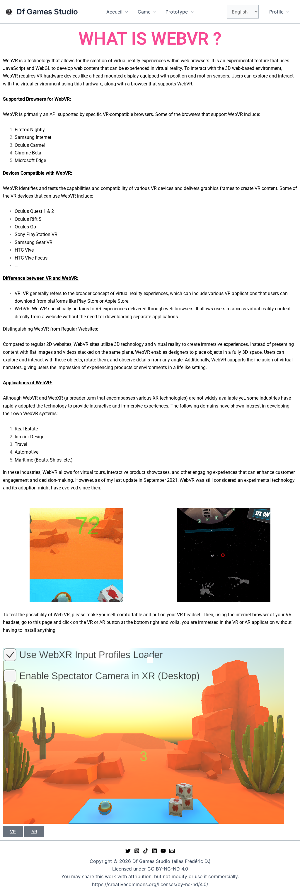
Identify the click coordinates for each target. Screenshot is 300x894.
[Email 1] (172, 850)
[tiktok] (145, 850)
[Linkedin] (154, 850)
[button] (125, 11)
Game (144, 12)
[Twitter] (128, 850)
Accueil (114, 12)
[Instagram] (136, 850)
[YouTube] (163, 850)
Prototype (177, 12)
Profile (276, 12)
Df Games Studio (47, 11)
